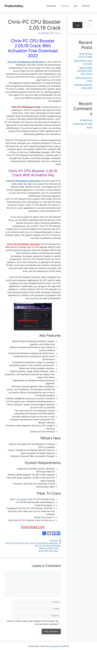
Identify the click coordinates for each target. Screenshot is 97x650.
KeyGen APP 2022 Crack (48, 551)
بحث (90, 20)
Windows (86, 6)
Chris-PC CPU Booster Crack (17, 543)
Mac (75, 6)
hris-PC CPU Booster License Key (23, 181)
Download (22, 499)
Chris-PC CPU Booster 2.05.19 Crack (26, 62)
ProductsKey (14, 6)
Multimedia (51, 6)
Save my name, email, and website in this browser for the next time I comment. (32, 622)
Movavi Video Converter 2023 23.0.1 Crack (84, 71)
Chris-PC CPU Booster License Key (43, 543)
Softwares (65, 6)
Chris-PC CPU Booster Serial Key (47, 546)
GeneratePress (55, 646)
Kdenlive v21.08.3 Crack (48, 548)
